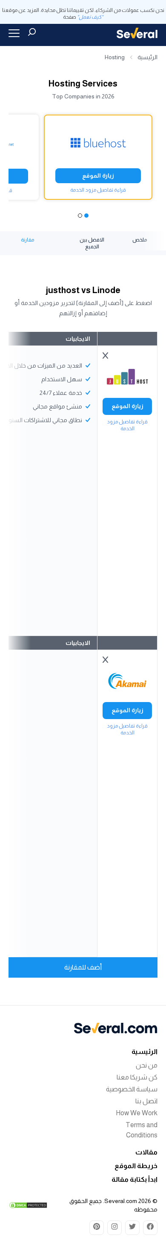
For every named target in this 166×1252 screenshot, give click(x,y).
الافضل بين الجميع (92, 243)
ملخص (139, 240)
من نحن (146, 1065)
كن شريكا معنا (137, 1077)
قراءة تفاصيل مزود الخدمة (98, 190)
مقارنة (27, 240)
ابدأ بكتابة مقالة (134, 1179)
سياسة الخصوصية (131, 1089)
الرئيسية (147, 57)
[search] (32, 32)
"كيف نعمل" (90, 17)
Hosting (115, 57)
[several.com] (137, 33)
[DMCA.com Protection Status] (28, 1205)
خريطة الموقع (135, 1165)
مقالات (146, 1152)
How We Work (136, 1113)
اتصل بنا (146, 1101)
